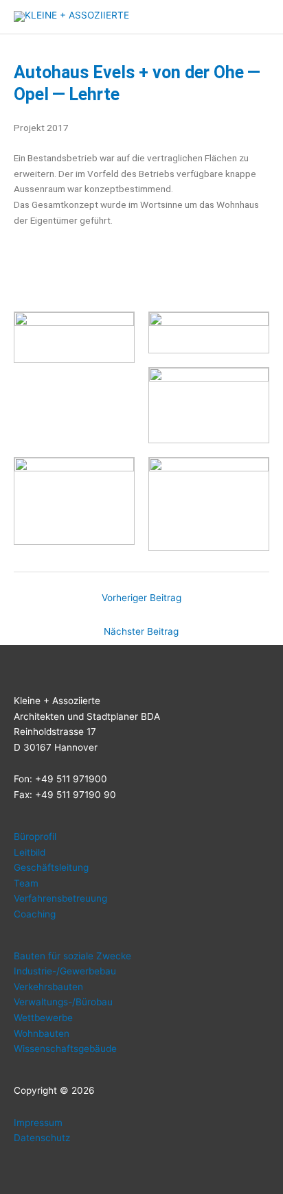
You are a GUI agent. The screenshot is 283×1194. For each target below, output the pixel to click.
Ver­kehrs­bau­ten (48, 986)
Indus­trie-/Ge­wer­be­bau (65, 970)
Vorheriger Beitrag (141, 597)
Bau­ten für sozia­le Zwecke (72, 955)
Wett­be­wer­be (43, 1017)
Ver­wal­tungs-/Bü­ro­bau (63, 1001)
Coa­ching (35, 914)
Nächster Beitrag (141, 631)
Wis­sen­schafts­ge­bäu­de (65, 1048)
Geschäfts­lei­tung (51, 867)
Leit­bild (29, 852)
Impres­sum (38, 1122)
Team (26, 883)
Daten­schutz (42, 1137)
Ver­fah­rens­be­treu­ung (60, 898)
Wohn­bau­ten (41, 1033)
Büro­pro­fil (35, 836)
